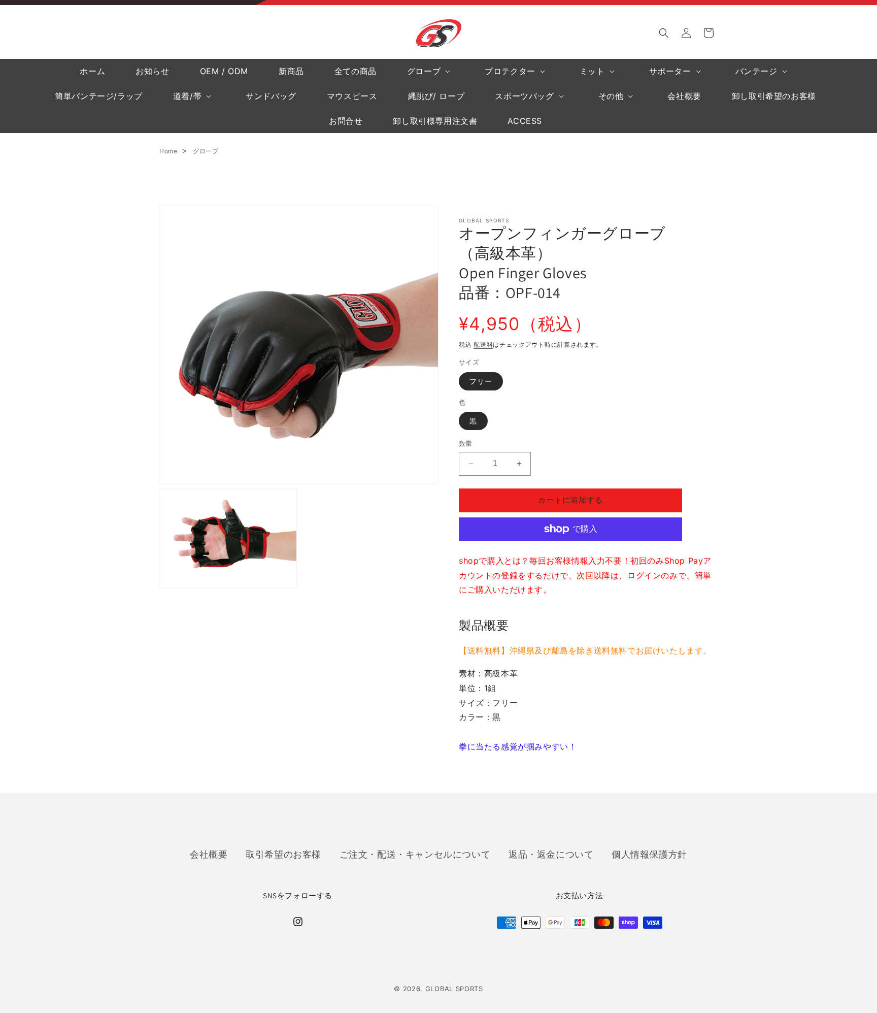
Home (168, 151)
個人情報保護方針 (649, 854)
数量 (466, 443)
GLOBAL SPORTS (454, 989)
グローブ (205, 151)
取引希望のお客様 (283, 854)
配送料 (483, 344)
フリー (480, 381)
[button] (664, 33)
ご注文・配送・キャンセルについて (415, 854)
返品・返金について (551, 854)
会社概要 (208, 854)
